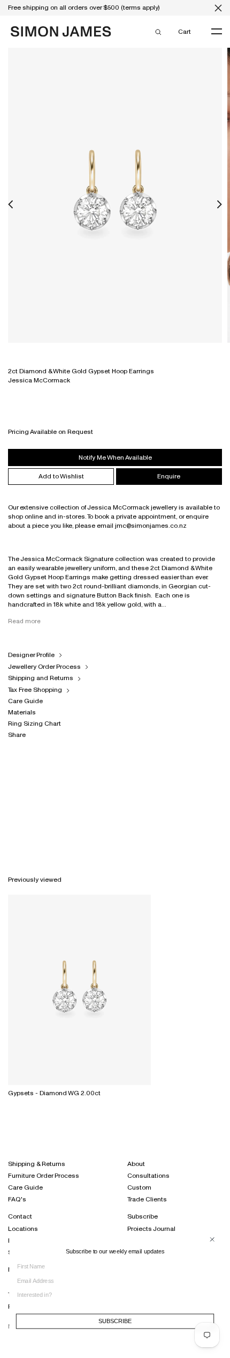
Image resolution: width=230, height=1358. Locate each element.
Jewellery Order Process (44, 666)
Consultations (148, 1175)
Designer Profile (31, 655)
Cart (184, 31)
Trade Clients (147, 1199)
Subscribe (142, 1216)
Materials (22, 712)
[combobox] (112, 1295)
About (136, 1164)
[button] (10, 204)
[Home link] (61, 33)
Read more (24, 621)
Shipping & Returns (36, 1164)
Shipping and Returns (40, 678)
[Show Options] (212, 1298)
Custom (139, 1187)
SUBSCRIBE (114, 1321)
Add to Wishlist (61, 476)
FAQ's (17, 1199)
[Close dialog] (212, 1239)
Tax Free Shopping (35, 689)
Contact (20, 1216)
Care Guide (25, 701)
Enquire (168, 476)
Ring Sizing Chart (34, 723)
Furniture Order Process (43, 1175)
